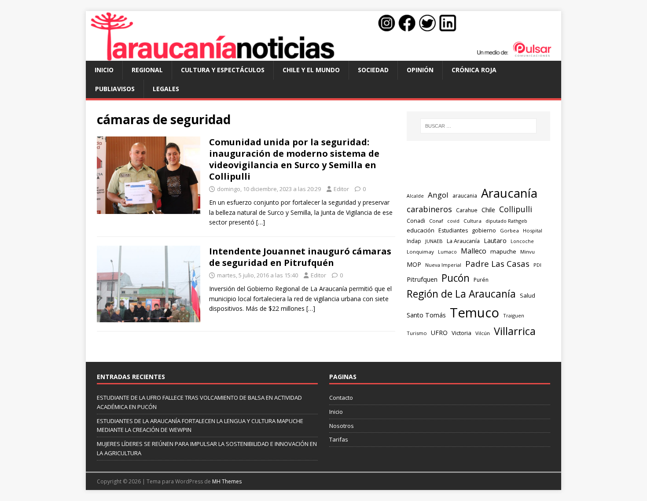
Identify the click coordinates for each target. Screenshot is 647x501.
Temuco (474, 312)
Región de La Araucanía (461, 294)
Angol (438, 195)
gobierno (484, 230)
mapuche (503, 251)
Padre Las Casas (497, 263)
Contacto (341, 398)
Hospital (532, 230)
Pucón (455, 278)
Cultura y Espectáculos (223, 70)
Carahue (467, 210)
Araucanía (509, 193)
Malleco (473, 251)
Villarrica (515, 331)
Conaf (436, 220)
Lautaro (495, 240)
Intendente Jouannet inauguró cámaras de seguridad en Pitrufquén (300, 257)
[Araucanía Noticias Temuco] (323, 56)
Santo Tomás (426, 315)
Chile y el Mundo (311, 70)
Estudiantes (453, 230)
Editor (341, 189)
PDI (537, 265)
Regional (147, 70)
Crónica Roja (474, 70)
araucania (464, 195)
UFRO (439, 332)
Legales (166, 89)
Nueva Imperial (443, 265)
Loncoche (522, 241)
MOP (414, 264)
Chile (488, 209)
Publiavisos (115, 89)
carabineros (429, 209)
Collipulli (515, 209)
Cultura (472, 220)
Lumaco (447, 251)
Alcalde (415, 196)
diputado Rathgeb (506, 220)
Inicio (104, 70)
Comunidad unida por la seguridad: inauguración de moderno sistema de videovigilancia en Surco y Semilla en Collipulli (294, 159)
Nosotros (341, 426)
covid (453, 221)
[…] (260, 222)
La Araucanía (463, 241)
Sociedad (373, 70)
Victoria (461, 333)
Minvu (527, 251)
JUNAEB (434, 241)
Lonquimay (420, 251)
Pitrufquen (422, 279)
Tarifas (338, 439)
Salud (527, 295)
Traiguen (513, 315)
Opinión (420, 70)
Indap (414, 241)
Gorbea (509, 230)
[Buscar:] (478, 125)
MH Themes (227, 481)
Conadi (416, 221)
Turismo (417, 333)
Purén (481, 280)
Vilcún (482, 333)
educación (420, 230)
